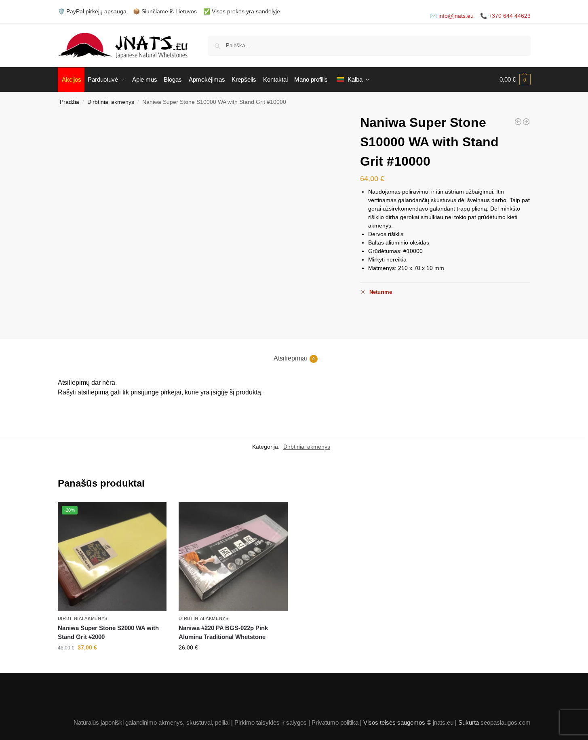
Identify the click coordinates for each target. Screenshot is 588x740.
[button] (515, 79)
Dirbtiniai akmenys (110, 102)
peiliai (222, 722)
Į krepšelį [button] (111, 665)
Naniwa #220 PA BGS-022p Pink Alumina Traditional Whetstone (223, 632)
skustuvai (199, 722)
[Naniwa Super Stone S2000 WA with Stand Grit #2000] (518, 122)
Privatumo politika (335, 722)
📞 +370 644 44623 (505, 16)
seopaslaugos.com (506, 722)
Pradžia (69, 102)
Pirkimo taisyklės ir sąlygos (270, 722)
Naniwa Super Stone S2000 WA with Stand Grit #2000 (108, 632)
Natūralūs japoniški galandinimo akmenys (128, 722)
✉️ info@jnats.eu (452, 16)
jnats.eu (443, 722)
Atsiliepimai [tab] (294, 358)
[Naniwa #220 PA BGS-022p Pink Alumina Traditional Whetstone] (526, 122)
